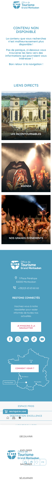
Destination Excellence (26, 415)
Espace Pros (26, 406)
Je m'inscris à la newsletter (26, 327)
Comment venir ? (24, 368)
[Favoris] (37, 462)
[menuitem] (26, 434)
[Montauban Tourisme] (26, 5)
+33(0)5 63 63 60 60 (28, 288)
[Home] (7, 417)
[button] (25, 462)
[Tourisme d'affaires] (19, 417)
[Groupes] (13, 417)
